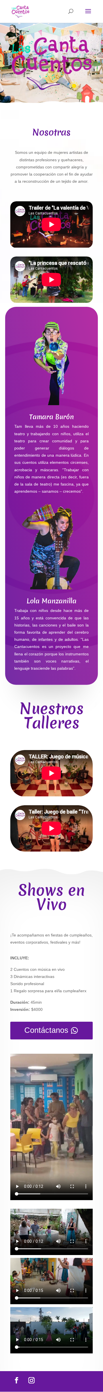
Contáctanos (46, 1030)
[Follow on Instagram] (31, 1380)
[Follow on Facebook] (16, 1380)
